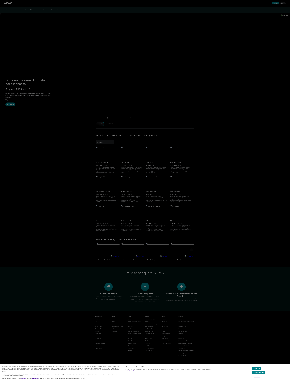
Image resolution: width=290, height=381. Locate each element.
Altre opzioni (257, 377)
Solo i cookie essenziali (258, 372)
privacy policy (35, 378)
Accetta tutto (257, 368)
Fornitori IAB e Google (129, 370)
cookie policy (24, 378)
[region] (145, 372)
